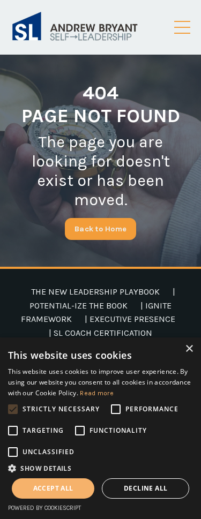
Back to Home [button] (100, 229)
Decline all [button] (145, 488)
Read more (97, 393)
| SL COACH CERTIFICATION (100, 333)
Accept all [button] (53, 488)
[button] (100, 468)
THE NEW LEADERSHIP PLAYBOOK (95, 292)
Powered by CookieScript (44, 508)
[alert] (100, 428)
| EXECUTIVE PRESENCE (130, 319)
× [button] (189, 349)
